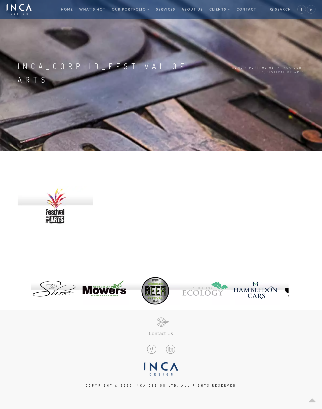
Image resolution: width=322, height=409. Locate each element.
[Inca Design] (19, 9)
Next (283, 291)
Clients (217, 9)
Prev (39, 291)
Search (282, 9)
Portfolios (261, 67)
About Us (192, 9)
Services (165, 9)
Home (67, 9)
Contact (246, 9)
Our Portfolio (129, 9)
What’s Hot (92, 9)
